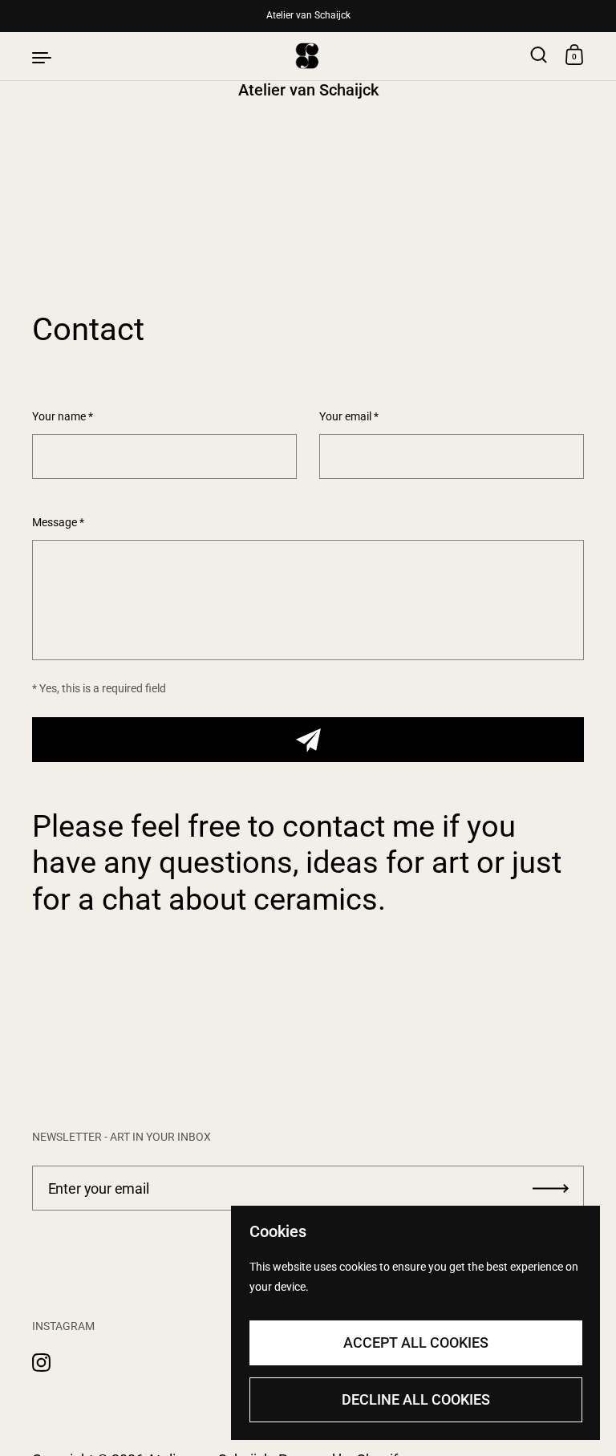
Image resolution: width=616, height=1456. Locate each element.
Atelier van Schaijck (308, 15)
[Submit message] (308, 739)
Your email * (349, 417)
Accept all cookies (415, 1342)
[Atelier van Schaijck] (308, 56)
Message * (58, 523)
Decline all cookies (416, 1399)
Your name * (62, 417)
